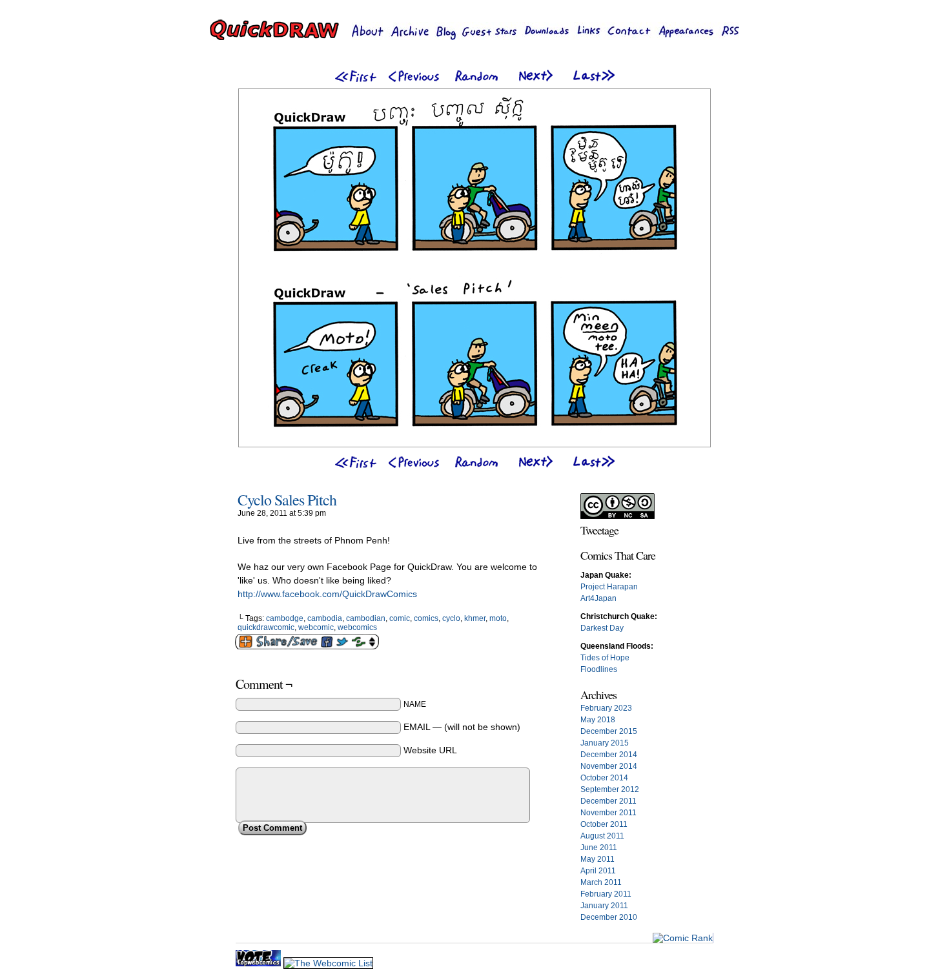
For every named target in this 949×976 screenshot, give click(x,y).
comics (426, 618)
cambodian (365, 618)
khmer (474, 618)
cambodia (324, 618)
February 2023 (606, 708)
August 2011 (602, 835)
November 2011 (608, 812)
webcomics (357, 627)
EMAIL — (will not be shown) (461, 727)
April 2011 (598, 870)
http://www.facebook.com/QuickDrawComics (327, 594)
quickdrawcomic (266, 627)
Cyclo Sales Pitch (287, 499)
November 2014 (608, 766)
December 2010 (608, 917)
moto (498, 618)
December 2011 (608, 801)
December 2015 (608, 731)
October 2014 (604, 777)
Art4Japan (598, 598)
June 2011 (598, 847)
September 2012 (609, 789)
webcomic (316, 627)
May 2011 (597, 859)
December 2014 (608, 754)
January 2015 (604, 742)
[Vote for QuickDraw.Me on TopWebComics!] (259, 963)
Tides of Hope (604, 657)
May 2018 (597, 719)
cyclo (451, 618)
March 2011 (601, 882)
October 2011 (604, 824)
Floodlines (598, 669)
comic (399, 618)
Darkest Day (602, 628)
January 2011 (604, 905)
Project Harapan (609, 586)
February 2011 (605, 894)
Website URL (430, 750)
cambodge (284, 618)
